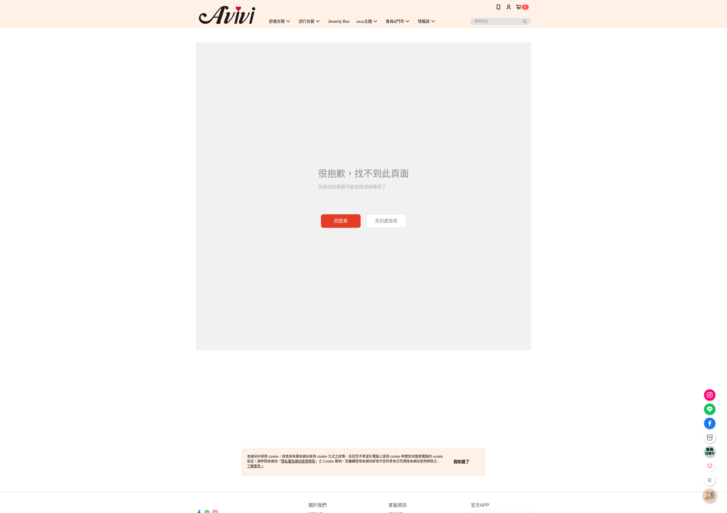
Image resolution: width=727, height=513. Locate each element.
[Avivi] (227, 15)
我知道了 (461, 461)
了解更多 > (255, 466)
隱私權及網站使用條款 (298, 461)
